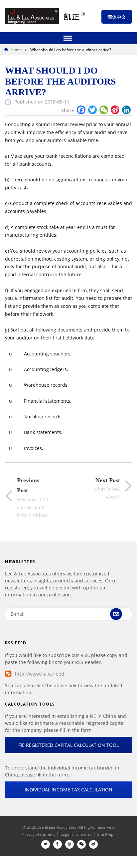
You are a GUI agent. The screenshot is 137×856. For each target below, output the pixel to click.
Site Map (105, 834)
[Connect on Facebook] (57, 844)
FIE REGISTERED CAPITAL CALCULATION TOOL (68, 745)
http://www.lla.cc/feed (39, 674)
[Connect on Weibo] (93, 844)
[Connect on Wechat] (81, 844)
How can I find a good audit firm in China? (33, 498)
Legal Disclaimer (76, 834)
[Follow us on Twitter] (45, 844)
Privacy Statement (38, 834)
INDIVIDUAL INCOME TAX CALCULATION (68, 789)
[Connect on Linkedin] (69, 844)
